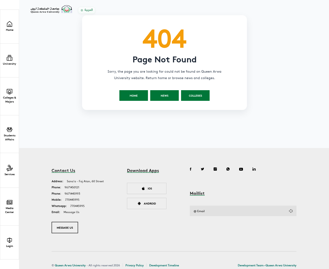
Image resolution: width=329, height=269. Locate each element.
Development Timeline (164, 265)
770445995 (72, 199)
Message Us (71, 212)
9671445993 (72, 193)
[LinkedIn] (254, 169)
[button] (9, 60)
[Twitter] (202, 169)
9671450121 (72, 187)
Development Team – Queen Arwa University (267, 265)
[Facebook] (190, 169)
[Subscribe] (291, 211)
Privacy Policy (134, 265)
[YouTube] (241, 169)
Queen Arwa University (70, 265)
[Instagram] (215, 169)
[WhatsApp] (228, 169)
